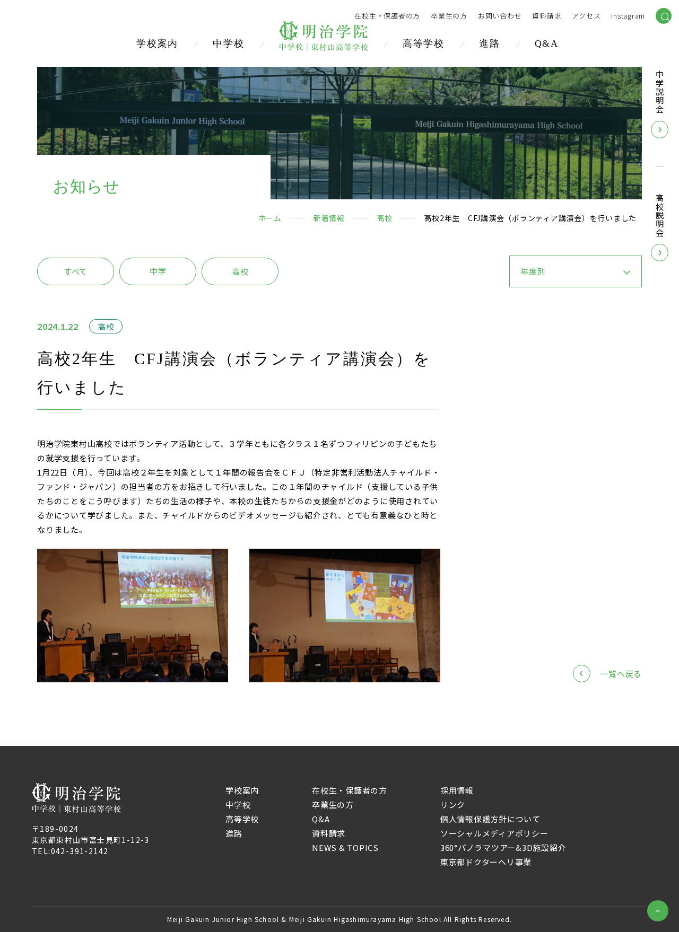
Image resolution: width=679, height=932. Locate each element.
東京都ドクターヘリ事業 (486, 861)
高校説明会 (659, 216)
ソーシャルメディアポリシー (494, 833)
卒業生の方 (449, 16)
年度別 (532, 271)
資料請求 (328, 833)
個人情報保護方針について (490, 818)
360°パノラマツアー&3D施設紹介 (503, 847)
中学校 (228, 43)
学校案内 (157, 43)
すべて (76, 271)
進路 (489, 43)
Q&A (547, 43)
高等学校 (424, 43)
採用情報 (457, 790)
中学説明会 (659, 92)
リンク (452, 804)
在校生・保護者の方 (387, 16)
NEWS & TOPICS (345, 847)
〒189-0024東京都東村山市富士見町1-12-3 (91, 834)
